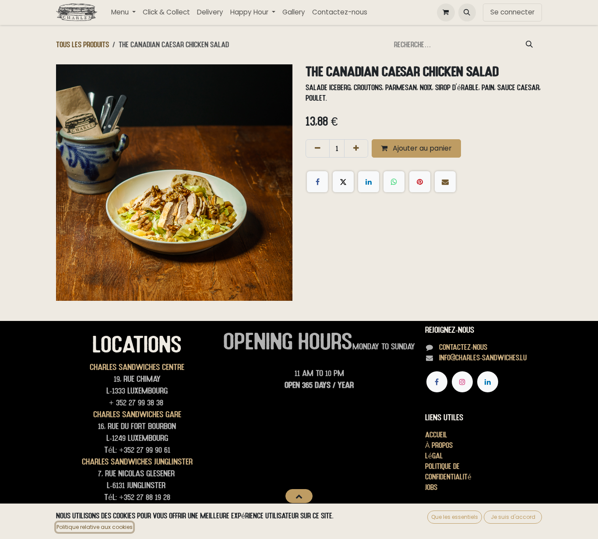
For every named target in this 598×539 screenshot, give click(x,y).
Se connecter (512, 12)
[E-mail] (445, 181)
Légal (434, 455)
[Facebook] (317, 181)
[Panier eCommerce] (445, 12)
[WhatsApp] (394, 181)
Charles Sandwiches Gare (137, 414)
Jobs (431, 487)
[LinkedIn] (368, 181)
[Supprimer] (318, 148)
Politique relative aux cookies (94, 527)
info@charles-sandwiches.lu (483, 357)
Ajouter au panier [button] (421, 148)
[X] (343, 181)
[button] (467, 12)
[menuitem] (123, 12)
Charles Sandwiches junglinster (137, 461)
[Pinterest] (419, 181)
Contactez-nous (463, 347)
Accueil (436, 434)
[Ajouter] (356, 148)
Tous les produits (82, 44)
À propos (439, 445)
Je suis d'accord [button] (513, 517)
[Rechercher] (529, 44)
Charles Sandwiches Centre (137, 367)
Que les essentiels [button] (454, 517)
